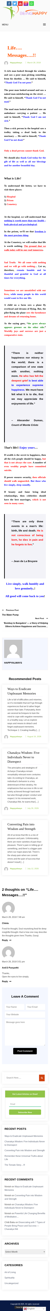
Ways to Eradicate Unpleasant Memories (24, 1136)
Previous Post (12, 610)
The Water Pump (10, 615)
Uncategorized (11, 1283)
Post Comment (25, 1051)
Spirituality (10, 1278)
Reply (5, 940)
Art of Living (10, 1272)
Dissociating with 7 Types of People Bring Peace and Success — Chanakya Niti (25, 1225)
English (31, 1309)
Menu (5, 25)
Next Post (39, 618)
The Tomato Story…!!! (15, 1165)
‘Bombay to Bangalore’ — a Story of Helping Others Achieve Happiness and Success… (26, 625)
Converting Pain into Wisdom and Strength (25, 1150)
